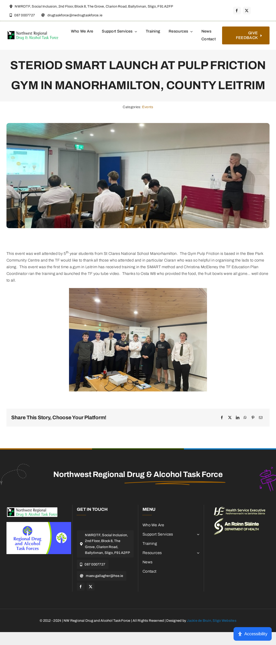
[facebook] (237, 10)
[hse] (239, 509)
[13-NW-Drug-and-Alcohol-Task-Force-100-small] (32, 509)
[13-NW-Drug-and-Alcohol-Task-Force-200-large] (32, 32)
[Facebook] (222, 418)
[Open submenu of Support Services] (197, 534)
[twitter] (247, 10)
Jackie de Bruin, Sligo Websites (211, 620)
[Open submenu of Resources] (197, 553)
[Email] (261, 418)
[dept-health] (236, 520)
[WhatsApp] (245, 418)
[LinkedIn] (238, 418)
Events (147, 107)
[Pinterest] (253, 418)
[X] (230, 418)
